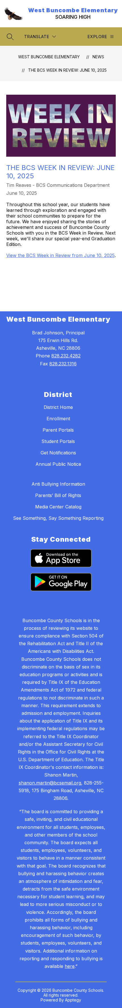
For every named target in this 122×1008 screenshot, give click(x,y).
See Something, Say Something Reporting (58, 518)
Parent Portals (58, 430)
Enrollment (58, 418)
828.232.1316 (63, 364)
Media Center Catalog (58, 507)
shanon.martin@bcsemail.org (50, 783)
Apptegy (73, 999)
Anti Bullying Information (58, 484)
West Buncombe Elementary (49, 56)
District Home (58, 407)
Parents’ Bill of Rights (58, 495)
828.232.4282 (66, 356)
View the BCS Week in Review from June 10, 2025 (60, 255)
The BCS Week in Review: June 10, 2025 (67, 70)
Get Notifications (58, 453)
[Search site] (10, 36)
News (98, 56)
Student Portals (58, 441)
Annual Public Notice (58, 464)
